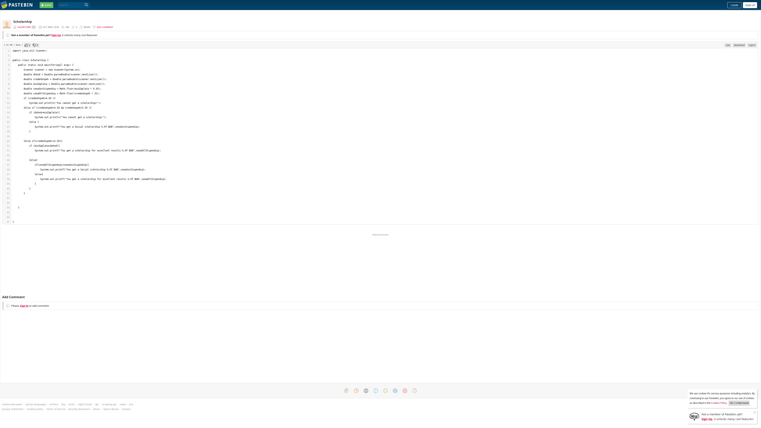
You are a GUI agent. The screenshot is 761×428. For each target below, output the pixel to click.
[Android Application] (385, 390)
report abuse (110, 409)
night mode (85, 404)
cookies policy (35, 409)
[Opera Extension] (404, 390)
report (752, 45)
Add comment (105, 27)
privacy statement (12, 409)
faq (63, 404)
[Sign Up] (694, 416)
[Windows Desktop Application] (375, 390)
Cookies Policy (719, 403)
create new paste (12, 404)
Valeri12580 (24, 27)
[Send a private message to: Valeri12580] (34, 27)
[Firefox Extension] (356, 390)
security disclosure (79, 409)
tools (72, 404)
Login (734, 5)
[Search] (86, 5)
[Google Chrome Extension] (346, 390)
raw (728, 45)
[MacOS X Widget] (395, 390)
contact (126, 409)
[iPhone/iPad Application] (366, 390)
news (123, 404)
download (739, 45)
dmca (96, 409)
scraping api (109, 404)
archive (54, 404)
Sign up (750, 5)
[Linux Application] (414, 390)
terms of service (56, 409)
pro (131, 404)
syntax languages (35, 404)
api (97, 404)
